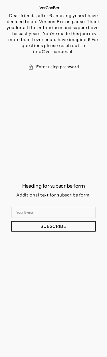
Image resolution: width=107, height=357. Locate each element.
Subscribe (53, 226)
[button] (53, 67)
